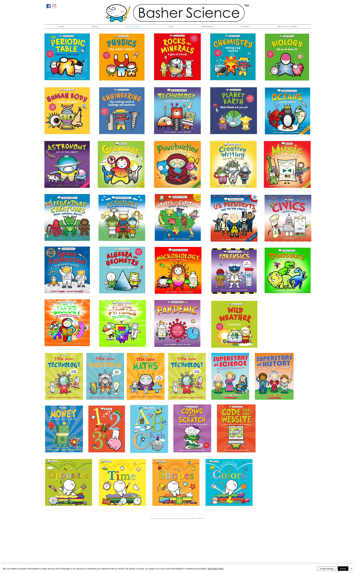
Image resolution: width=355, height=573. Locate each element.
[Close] (351, 568)
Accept (343, 568)
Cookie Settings (327, 568)
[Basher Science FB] (48, 6)
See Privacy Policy (215, 568)
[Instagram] (54, 6)
